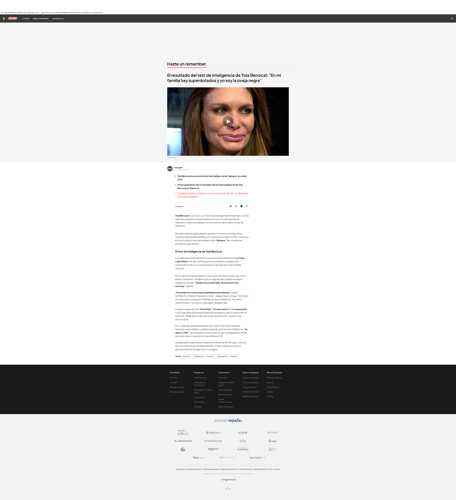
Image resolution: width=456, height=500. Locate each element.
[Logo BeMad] (183, 449)
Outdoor (198, 406)
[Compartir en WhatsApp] (231, 206)
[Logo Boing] (243, 441)
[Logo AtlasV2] (198, 458)
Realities (234, 356)
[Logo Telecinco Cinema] (243, 449)
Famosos (186, 356)
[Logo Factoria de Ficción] (213, 441)
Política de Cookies (245, 469)
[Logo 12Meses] (273, 449)
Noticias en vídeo (177, 391)
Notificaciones (225, 394)
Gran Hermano (200, 377)
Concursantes (222, 356)
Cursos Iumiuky (249, 387)
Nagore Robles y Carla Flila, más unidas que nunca (21, 13)
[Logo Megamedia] (229, 479)
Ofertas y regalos (250, 382)
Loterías (173, 382)
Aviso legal (179, 469)
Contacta (222, 377)
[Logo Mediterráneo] (257, 458)
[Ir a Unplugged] (12, 18)
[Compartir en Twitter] (236, 206)
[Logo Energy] (273, 441)
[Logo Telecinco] (213, 433)
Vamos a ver (199, 397)
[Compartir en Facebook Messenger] (241, 206)
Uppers (270, 382)
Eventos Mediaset (250, 391)
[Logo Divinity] (272, 433)
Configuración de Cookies (228, 469)
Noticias (173, 377)
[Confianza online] (228, 491)
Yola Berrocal (198, 356)
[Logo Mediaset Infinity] (183, 433)
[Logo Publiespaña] (228, 458)
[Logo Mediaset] (228, 422)
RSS (270, 469)
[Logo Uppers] (213, 449)
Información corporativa (193, 469)
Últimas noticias (177, 387)
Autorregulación (225, 390)
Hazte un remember (186, 63)
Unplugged (178, 167)
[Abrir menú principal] (452, 18)
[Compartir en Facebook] (247, 206)
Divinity (270, 396)
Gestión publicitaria (260, 469)
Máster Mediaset (225, 406)
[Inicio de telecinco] (4, 18)
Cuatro (270, 391)
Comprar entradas (250, 377)
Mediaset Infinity (274, 377)
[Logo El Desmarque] (183, 441)
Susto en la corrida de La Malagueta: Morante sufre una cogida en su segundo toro (73, 13)
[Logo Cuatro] (243, 433)
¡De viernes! (199, 402)
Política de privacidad (210, 469)
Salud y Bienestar (250, 396)
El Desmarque (273, 387)
